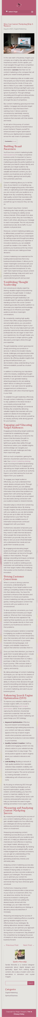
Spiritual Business (11, 996)
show (14, 141)
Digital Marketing (20, 29)
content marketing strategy (21, 461)
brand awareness (10, 155)
